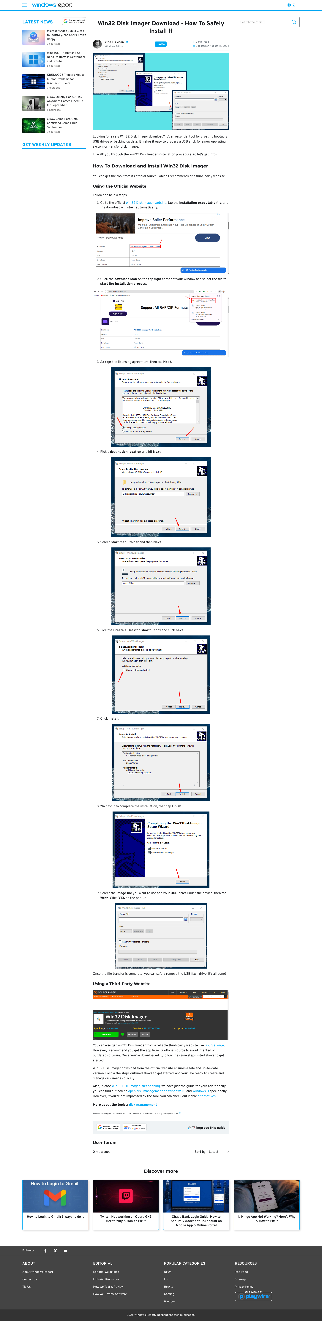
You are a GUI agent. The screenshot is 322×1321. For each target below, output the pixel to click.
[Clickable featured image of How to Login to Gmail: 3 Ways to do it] (55, 1196)
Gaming (169, 1294)
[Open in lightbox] (161, 243)
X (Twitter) (55, 1251)
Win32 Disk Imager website (146, 203)
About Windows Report (37, 1272)
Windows (170, 1302)
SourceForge (214, 1045)
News (167, 1272)
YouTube (65, 1251)
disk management (143, 1105)
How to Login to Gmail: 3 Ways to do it (55, 1217)
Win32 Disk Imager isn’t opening (136, 1086)
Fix (166, 1279)
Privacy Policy (244, 1287)
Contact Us (29, 1279)
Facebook (45, 1251)
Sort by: (200, 1152)
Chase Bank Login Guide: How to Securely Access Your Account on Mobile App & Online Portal (196, 1221)
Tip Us (26, 1287)
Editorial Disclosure (106, 1279)
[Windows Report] (52, 5)
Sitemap (240, 1279)
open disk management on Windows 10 (157, 1091)
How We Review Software (110, 1294)
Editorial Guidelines (106, 1272)
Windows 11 (200, 1091)
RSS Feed (241, 1272)
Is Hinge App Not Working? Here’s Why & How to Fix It (267, 1219)
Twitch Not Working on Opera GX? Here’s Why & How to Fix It (125, 1219)
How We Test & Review (108, 1287)
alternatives (207, 1096)
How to (161, 44)
